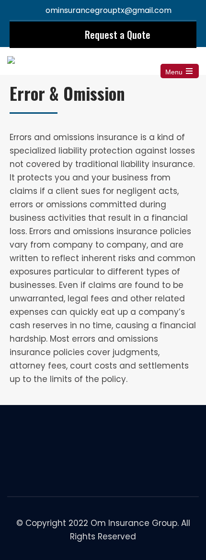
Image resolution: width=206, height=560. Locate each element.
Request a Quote (117, 34)
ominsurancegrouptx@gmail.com (109, 10)
